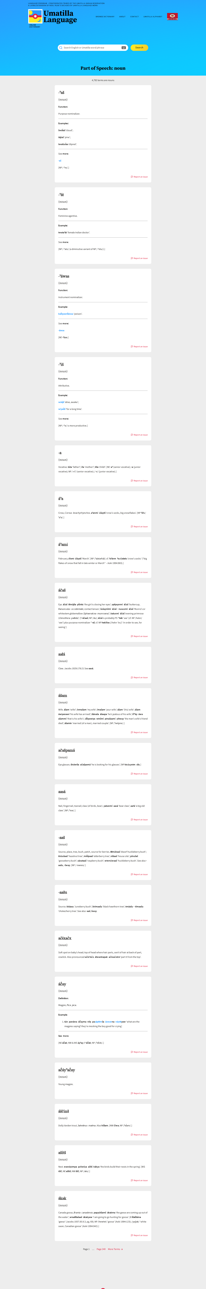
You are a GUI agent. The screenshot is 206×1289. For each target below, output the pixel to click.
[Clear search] (117, 48)
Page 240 (101, 1249)
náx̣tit (118, 1022)
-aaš (61, 837)
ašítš (62, 1152)
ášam (62, 695)
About (122, 17)
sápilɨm (98, 1022)
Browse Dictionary (105, 17)
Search (139, 47)
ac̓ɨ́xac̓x (64, 938)
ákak (62, 1198)
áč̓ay (62, 984)
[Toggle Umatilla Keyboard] (124, 47)
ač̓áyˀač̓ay (66, 1070)
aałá (61, 654)
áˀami (63, 544)
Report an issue (141, 177)
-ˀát (61, 194)
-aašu (62, 892)
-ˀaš (61, 92)
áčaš (62, 590)
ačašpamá (66, 750)
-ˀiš (61, 364)
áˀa (60, 498)
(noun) (63, 99)
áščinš (63, 1111)
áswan (108, 1022)
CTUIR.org (172, 16)
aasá (61, 791)
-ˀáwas (63, 276)
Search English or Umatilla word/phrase (84, 47)
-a (59, 453)
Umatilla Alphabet (153, 17)
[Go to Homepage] (53, 18)
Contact (134, 17)
